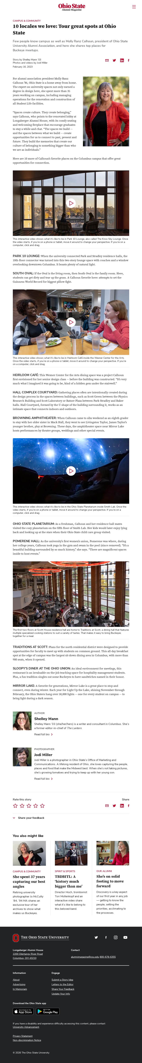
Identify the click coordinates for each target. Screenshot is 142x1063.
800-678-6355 (108, 956)
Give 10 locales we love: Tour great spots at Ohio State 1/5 (15, 805)
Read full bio (42, 734)
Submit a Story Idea (62, 979)
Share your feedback (31, 818)
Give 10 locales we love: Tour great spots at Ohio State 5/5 (42, 805)
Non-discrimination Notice (27, 1040)
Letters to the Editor (62, 984)
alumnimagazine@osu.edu (85, 956)
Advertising (19, 984)
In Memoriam (20, 989)
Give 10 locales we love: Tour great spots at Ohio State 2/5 (22, 805)
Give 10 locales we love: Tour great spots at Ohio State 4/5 (35, 805)
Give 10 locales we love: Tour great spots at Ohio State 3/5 (28, 805)
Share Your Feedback (63, 989)
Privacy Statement (23, 1036)
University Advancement (26, 1027)
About (16, 979)
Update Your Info (61, 993)
